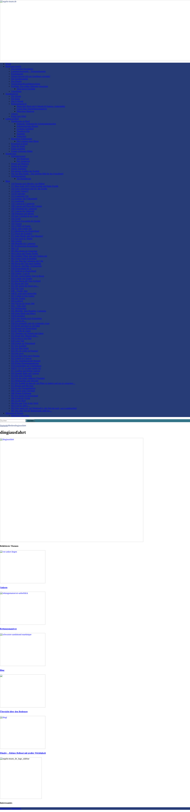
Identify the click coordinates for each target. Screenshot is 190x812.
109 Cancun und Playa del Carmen (26, 206)
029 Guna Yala (17, 341)
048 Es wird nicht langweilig (23, 293)
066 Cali (15, 248)
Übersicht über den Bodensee (14, 711)
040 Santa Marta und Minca (23, 313)
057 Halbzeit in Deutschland (23, 271)
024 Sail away (17, 353)
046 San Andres (18, 298)
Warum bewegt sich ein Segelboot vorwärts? (30, 76)
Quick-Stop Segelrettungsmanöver (32, 109)
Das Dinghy (16, 81)
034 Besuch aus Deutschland (24, 328)
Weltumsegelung (18, 176)
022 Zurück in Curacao (21, 358)
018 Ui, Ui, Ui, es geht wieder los (26, 368)
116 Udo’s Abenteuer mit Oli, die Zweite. (29, 188)
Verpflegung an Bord (20, 121)
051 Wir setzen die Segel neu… (25, 286)
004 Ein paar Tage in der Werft (24, 403)
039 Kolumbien (18, 316)
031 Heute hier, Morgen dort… (24, 336)
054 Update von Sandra (21, 278)
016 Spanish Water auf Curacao (25, 373)
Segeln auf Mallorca (20, 163)
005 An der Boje (18, 401)
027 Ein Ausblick (18, 346)
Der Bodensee (23, 158)
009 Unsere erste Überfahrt (23, 391)
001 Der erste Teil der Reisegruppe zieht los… (31, 411)
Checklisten (16, 91)
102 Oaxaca (16, 223)
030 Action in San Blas (21, 338)
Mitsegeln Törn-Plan (20, 416)
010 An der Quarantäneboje (23, 388)
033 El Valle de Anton (21, 331)
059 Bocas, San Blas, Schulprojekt (26, 266)
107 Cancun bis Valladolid (22, 211)
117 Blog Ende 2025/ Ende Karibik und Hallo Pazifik (34, 186)
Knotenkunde (17, 74)
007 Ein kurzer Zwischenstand (24, 396)
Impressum (16, 808)
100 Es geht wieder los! (21, 228)
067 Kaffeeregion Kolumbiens (24, 246)
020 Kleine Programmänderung (25, 363)
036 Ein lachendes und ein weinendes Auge (30, 323)
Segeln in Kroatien (19, 166)
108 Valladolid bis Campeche (24, 208)
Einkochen (21, 136)
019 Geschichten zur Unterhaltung (26, 366)
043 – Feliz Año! (18, 306)
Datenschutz (5, 808)
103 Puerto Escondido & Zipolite (25, 221)
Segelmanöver (12, 94)
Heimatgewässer (18, 156)
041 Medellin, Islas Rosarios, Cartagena (28, 311)
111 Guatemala (17, 201)
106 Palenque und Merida (22, 213)
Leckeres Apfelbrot (25, 129)
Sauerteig (21, 134)
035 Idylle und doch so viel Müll (25, 326)
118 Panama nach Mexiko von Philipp (28, 183)
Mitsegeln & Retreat (14, 413)
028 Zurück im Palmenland (23, 343)
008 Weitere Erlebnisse (21, 393)
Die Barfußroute (24, 178)
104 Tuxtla (16, 218)
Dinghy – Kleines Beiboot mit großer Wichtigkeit (23, 753)
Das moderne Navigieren (22, 69)
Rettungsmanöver (19, 104)
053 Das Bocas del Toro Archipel (25, 281)
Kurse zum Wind (18, 116)
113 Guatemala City (20, 196)
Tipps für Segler (18, 146)
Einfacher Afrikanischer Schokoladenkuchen (36, 124)
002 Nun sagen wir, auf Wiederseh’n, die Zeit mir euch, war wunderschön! (44, 408)
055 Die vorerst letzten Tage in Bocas (27, 276)
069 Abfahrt (16, 241)
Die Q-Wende (17, 101)
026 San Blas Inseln (20, 348)
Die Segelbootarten (19, 79)
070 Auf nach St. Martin (21, 238)
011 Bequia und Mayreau (22, 386)
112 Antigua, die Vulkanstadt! (24, 198)
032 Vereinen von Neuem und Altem (27, 333)
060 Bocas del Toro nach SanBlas (26, 263)
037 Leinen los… (18, 321)
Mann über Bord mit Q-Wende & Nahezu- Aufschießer (41, 106)
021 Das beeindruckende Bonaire (25, 361)
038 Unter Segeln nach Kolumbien (26, 318)
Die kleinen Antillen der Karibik (25, 171)
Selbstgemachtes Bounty (27, 126)
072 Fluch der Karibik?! (21, 233)
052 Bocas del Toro (19, 283)
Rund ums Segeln (13, 66)
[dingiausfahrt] (71, 541)
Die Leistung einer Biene (28, 141)
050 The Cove (17, 288)
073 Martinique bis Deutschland (25, 231)
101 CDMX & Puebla (21, 226)
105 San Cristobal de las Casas (24, 216)
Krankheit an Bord (19, 144)
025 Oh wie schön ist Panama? (24, 351)
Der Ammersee (23, 161)
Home (8, 64)
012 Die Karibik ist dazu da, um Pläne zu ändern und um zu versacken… (43, 383)
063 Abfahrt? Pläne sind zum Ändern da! (29, 256)
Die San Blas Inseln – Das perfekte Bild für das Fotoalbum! (37, 173)
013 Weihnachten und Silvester (24, 381)
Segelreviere (11, 154)
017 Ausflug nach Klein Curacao (25, 371)
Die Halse (15, 99)
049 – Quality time (19, 291)
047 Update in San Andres (22, 296)
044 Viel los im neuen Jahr (22, 303)
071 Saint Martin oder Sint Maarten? (27, 236)
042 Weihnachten (18, 308)
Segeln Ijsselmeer (18, 168)
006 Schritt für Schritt (20, 398)
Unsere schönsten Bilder (22, 151)
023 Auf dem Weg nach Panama (25, 356)
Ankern (14, 114)
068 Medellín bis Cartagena (23, 243)
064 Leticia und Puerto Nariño (24, 253)
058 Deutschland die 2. (21, 268)
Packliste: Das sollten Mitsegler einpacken (29, 86)
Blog (8, 181)
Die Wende (16, 96)
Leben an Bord (12, 119)
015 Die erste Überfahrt (21, 376)
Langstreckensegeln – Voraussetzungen (28, 71)
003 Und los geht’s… (20, 406)
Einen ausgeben (18, 149)
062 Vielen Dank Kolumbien (24, 258)
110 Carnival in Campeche (22, 203)
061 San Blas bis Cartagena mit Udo (27, 261)
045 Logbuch (17, 301)
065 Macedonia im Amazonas (24, 251)
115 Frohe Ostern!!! (20, 191)
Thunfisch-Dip (23, 131)
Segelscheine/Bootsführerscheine (25, 84)
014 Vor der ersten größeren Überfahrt (28, 378)
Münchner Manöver (25, 111)
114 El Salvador (18, 193)
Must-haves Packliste (26, 89)
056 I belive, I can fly (20, 273)
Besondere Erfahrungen (21, 139)
